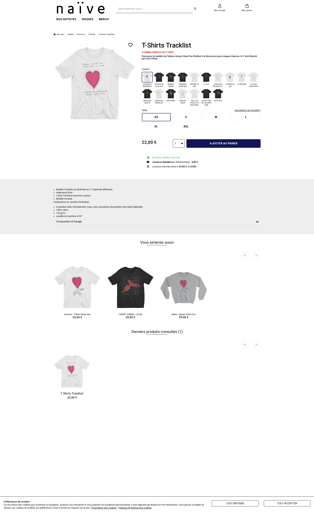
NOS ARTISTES (66, 19)
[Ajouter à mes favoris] (130, 45)
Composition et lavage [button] (69, 221)
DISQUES (87, 19)
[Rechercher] (195, 8)
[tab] (157, 221)
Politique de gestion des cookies (135, 508)
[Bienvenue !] (80, 8)
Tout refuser (235, 503)
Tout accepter (287, 503)
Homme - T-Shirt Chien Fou (77, 316)
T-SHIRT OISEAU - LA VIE (130, 316)
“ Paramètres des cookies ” (104, 508)
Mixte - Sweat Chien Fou (184, 316)
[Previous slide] (245, 255)
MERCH (104, 19)
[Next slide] (256, 255)
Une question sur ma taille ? (248, 110)
